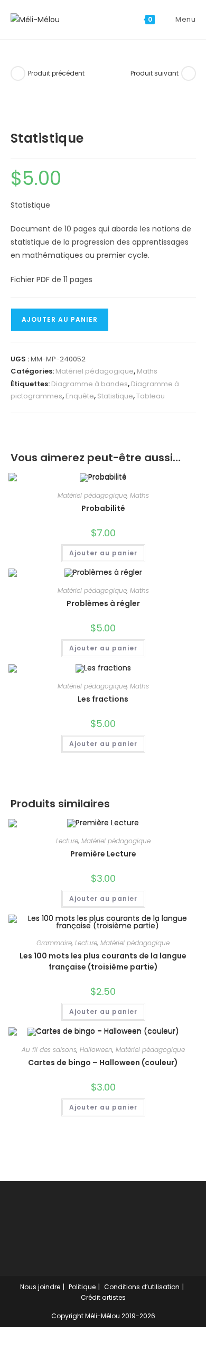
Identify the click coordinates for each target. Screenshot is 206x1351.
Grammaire (54, 942)
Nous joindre (40, 1286)
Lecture (67, 840)
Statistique (115, 396)
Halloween (96, 1049)
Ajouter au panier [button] (103, 552)
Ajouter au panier (60, 319)
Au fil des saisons (49, 1049)
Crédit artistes (103, 1297)
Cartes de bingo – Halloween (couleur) (103, 1062)
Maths (147, 371)
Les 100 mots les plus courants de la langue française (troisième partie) (103, 961)
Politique (82, 1286)
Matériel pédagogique (94, 371)
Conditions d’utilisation (142, 1286)
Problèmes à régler (103, 603)
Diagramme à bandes (89, 384)
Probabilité (103, 508)
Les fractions (103, 699)
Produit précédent (56, 73)
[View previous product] (18, 73)
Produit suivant (154, 73)
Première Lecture (103, 854)
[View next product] (188, 73)
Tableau (150, 396)
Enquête (79, 396)
